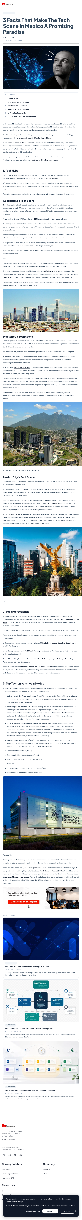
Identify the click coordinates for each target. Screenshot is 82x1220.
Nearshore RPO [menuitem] (8, 1178)
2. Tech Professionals (17, 113)
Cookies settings (33, 1211)
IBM (35, 219)
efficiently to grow (52, 271)
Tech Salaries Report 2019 (51, 871)
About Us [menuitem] (47, 1170)
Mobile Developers (49, 643)
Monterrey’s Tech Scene (18, 106)
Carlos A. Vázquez (12, 38)
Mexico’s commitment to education (36, 667)
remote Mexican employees (17, 877)
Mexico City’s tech (11, 514)
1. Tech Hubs (13, 98)
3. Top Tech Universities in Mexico (22, 116)
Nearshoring (9, 13)
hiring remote (35, 868)
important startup (22, 367)
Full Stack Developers (34, 651)
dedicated (7, 277)
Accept (50, 1211)
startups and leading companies (44, 160)
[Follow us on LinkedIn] (15, 1155)
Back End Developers (66, 643)
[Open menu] (77, 4)
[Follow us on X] (4, 1155)
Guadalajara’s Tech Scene (18, 102)
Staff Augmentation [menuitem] (10, 1174)
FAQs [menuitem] (45, 1174)
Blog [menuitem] (4, 1191)
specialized (58, 713)
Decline (67, 1211)
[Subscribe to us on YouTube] (21, 1155)
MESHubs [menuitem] (6, 1170)
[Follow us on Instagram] (9, 1155)
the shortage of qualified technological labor (33, 138)
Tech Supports (60, 659)
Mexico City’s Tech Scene (18, 109)
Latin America (53, 503)
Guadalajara (8, 205)
